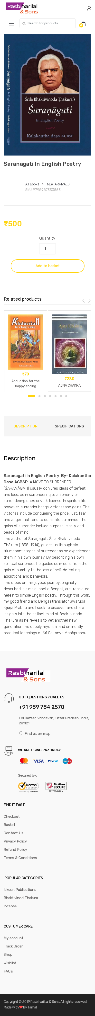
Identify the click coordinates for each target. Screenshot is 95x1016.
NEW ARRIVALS (58, 184)
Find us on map (37, 733)
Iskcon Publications (20, 889)
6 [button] (61, 396)
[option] (47, 95)
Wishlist (10, 963)
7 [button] (66, 396)
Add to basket (48, 266)
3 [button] (45, 396)
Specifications (69, 426)
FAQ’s (8, 971)
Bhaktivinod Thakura (21, 898)
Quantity (47, 238)
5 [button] (56, 396)
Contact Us (13, 833)
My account (13, 938)
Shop (8, 954)
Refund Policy (15, 849)
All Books (32, 184)
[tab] (26, 426)
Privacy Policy (15, 841)
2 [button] (39, 396)
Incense (10, 906)
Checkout (12, 816)
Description (26, 426)
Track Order (13, 946)
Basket (9, 825)
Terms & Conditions (20, 858)
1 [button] (31, 396)
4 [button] (50, 396)
